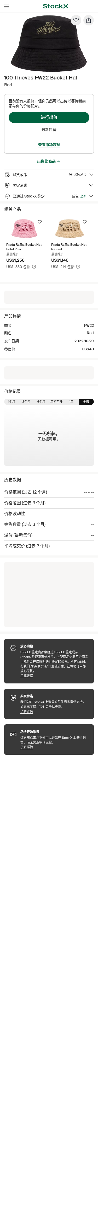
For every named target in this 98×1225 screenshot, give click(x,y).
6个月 (41, 402)
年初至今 (56, 402)
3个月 (26, 402)
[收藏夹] (76, 20)
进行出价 (49, 117)
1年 (71, 402)
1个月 (11, 402)
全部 (86, 402)
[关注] (39, 222)
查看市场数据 (49, 144)
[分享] (88, 20)
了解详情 (54, 675)
